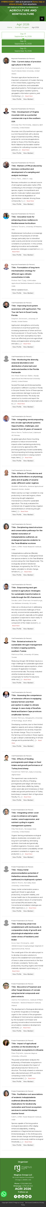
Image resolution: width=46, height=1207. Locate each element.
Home (9, 27)
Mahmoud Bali (17, 654)
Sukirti (13, 547)
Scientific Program (22, 27)
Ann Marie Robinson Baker (22, 376)
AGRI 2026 (23, 1188)
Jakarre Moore (17, 883)
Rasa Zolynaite (17, 1053)
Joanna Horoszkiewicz (20, 1000)
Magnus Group (19, 1202)
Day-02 (23, 42)
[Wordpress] (30, 1196)
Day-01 (23, 35)
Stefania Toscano (18, 227)
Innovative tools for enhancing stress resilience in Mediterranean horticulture (24, 220)
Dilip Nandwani (17, 829)
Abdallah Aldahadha (19, 486)
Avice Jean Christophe (20, 943)
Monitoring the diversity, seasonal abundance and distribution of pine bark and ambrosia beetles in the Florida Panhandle (25, 366)
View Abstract (28, 99)
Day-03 (23, 49)
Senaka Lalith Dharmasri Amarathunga (26, 600)
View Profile (16, 99)
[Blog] (26, 1196)
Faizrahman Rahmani (19, 772)
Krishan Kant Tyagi (18, 280)
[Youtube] (22, 1196)
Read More (29, 96)
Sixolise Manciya (17, 718)
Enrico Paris (16, 179)
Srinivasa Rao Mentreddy (21, 125)
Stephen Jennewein (19, 319)
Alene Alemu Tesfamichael (22, 432)
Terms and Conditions (32, 1202)
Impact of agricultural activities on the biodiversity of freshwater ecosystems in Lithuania (27, 1047)
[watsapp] (4, 1194)
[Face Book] (15, 1196)
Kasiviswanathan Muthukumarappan (25, 68)
